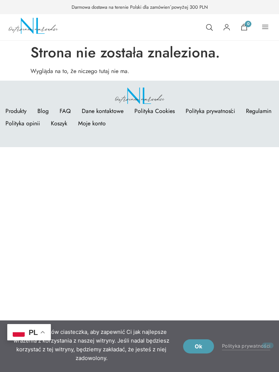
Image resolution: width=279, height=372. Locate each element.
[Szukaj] (209, 27)
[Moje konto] (226, 27)
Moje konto (92, 123)
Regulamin (258, 111)
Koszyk (59, 123)
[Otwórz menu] (265, 27)
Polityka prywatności (210, 111)
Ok (199, 346)
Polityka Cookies (154, 111)
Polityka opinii (22, 123)
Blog (43, 111)
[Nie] (268, 345)
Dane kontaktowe (103, 111)
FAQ (65, 111)
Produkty (16, 111)
